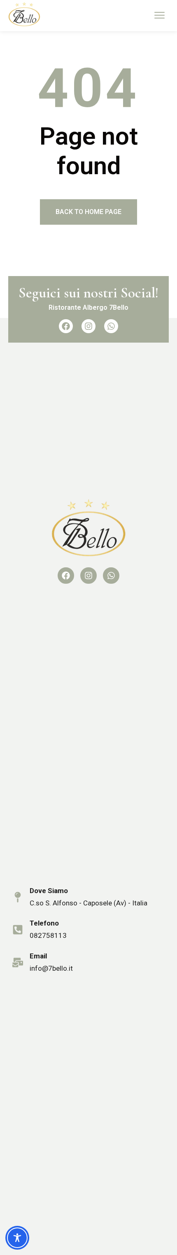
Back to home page (88, 212)
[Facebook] (66, 326)
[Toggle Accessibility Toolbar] (17, 1238)
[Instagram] (88, 326)
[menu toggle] (159, 15)
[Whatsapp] (111, 326)
